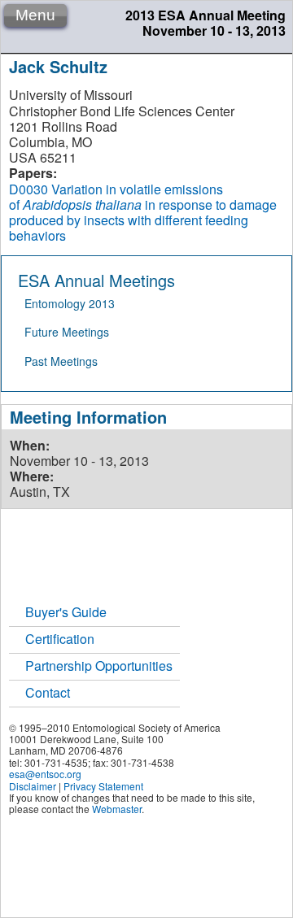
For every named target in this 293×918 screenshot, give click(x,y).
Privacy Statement (103, 786)
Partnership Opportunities (99, 665)
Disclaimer (32, 786)
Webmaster (117, 809)
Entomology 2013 (69, 303)
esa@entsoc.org (45, 774)
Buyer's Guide (66, 612)
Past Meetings (61, 361)
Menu (35, 15)
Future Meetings (66, 332)
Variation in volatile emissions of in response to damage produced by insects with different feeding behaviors (143, 213)
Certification (59, 638)
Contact (47, 692)
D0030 (28, 189)
